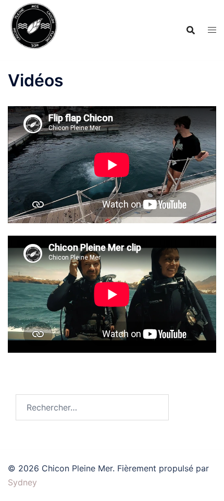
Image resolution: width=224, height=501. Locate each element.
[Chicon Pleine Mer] (34, 29)
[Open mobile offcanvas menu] (212, 30)
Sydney (22, 482)
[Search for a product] (190, 30)
